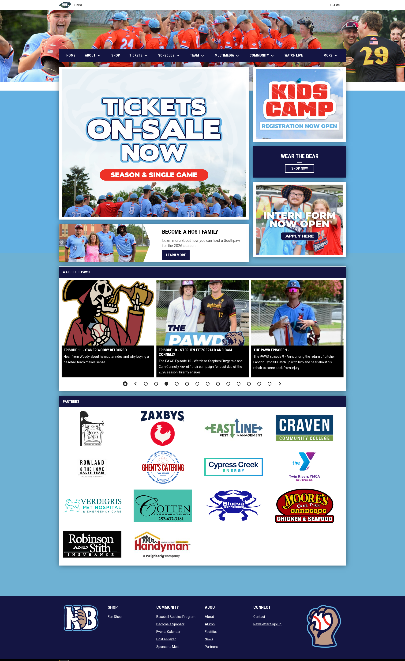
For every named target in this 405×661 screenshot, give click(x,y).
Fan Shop (115, 617)
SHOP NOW (302, 168)
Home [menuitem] (70, 55)
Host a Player (166, 639)
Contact (259, 617)
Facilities (211, 632)
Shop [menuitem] (115, 55)
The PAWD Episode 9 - (271, 350)
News (209, 639)
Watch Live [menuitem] (295, 55)
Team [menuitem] (197, 55)
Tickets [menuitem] (139, 55)
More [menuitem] (331, 55)
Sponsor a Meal (167, 647)
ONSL (71, 5)
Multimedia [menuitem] (227, 55)
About (209, 617)
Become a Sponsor (170, 624)
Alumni (210, 624)
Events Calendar (168, 632)
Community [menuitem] (262, 55)
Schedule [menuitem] (169, 55)
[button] (146, 384)
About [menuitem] (93, 55)
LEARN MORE (176, 255)
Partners (211, 647)
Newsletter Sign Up (267, 624)
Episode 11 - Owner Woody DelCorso (95, 350)
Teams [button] (337, 5)
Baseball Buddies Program (175, 617)
